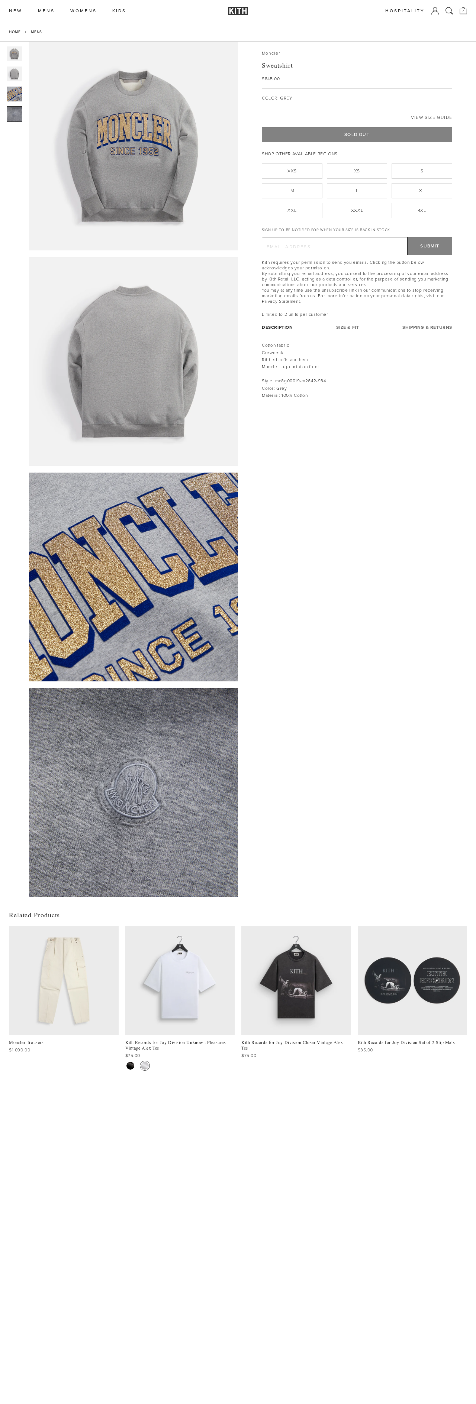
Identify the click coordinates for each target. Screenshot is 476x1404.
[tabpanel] (357, 370)
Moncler (271, 53)
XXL (291, 210)
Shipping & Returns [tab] (427, 327)
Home (14, 32)
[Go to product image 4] (14, 114)
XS (357, 171)
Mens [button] (46, 11)
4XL (422, 210)
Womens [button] (83, 11)
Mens (36, 32)
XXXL (357, 210)
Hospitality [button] (405, 11)
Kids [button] (119, 11)
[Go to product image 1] (14, 54)
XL (422, 190)
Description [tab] (277, 327)
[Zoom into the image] (133, 146)
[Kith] (238, 11)
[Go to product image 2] (14, 74)
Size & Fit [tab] (347, 327)
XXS (292, 171)
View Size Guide (431, 117)
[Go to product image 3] (14, 94)
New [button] (15, 11)
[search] (449, 10)
